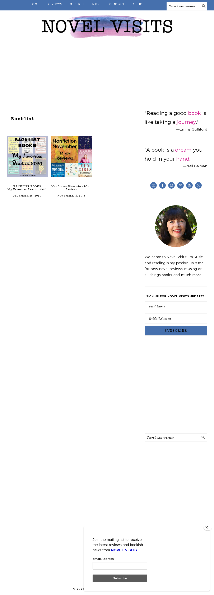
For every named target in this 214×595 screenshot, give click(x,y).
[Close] (208, 527)
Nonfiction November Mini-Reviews (71, 187)
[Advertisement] (107, 75)
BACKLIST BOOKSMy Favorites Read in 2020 (27, 187)
